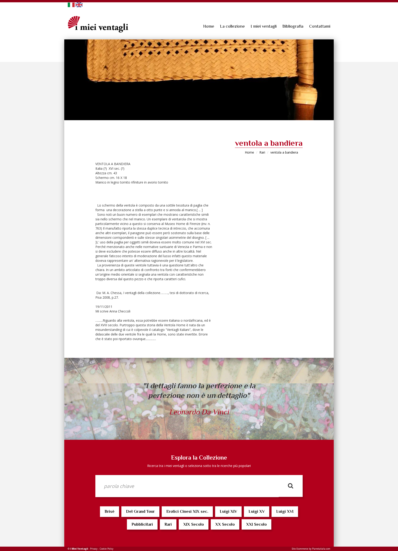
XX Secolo (225, 524)
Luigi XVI (284, 511)
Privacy (93, 548)
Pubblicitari (142, 524)
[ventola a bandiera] (199, 79)
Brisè (109, 511)
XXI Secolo (256, 524)
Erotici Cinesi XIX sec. (187, 511)
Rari (262, 152)
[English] (79, 4)
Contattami (319, 26)
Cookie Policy (106, 548)
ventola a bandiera (284, 152)
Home (208, 26)
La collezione (232, 26)
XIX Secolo (193, 524)
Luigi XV (257, 511)
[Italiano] (71, 4)
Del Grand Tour (140, 511)
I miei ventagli (264, 26)
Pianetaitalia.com (321, 548)
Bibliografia (292, 26)
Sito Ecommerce (300, 548)
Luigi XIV (228, 511)
